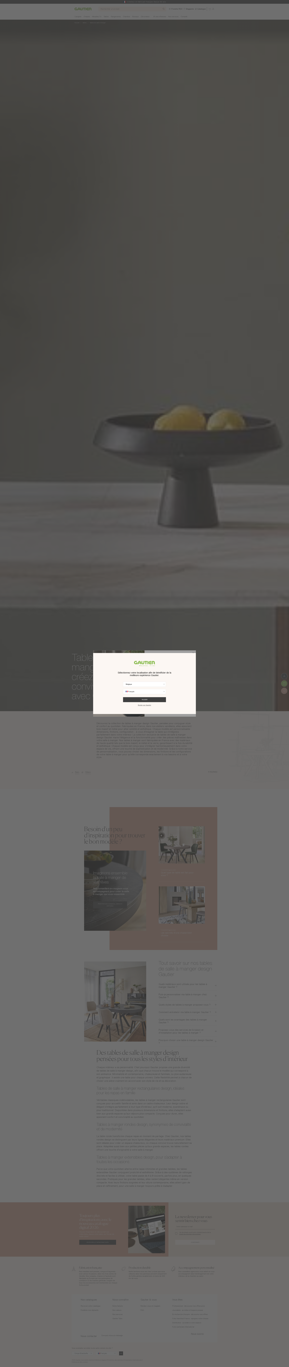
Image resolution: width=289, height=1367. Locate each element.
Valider (144, 699)
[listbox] (144, 684)
